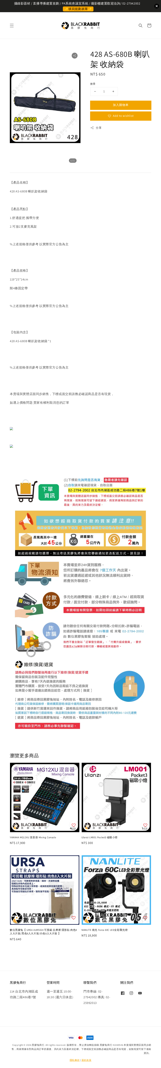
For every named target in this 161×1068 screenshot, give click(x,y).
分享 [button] (99, 128)
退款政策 (86, 1060)
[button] (11, 25)
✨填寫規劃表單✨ (78, 9)
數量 (93, 83)
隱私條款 (75, 1060)
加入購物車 (121, 105)
